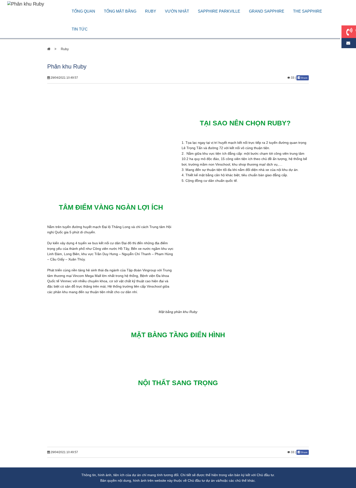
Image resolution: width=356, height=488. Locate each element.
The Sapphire (307, 11)
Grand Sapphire (266, 11)
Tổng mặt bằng (120, 11)
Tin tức (80, 29)
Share (304, 77)
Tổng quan (83, 11)
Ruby (150, 11)
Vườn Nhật (177, 11)
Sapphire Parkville (219, 11)
